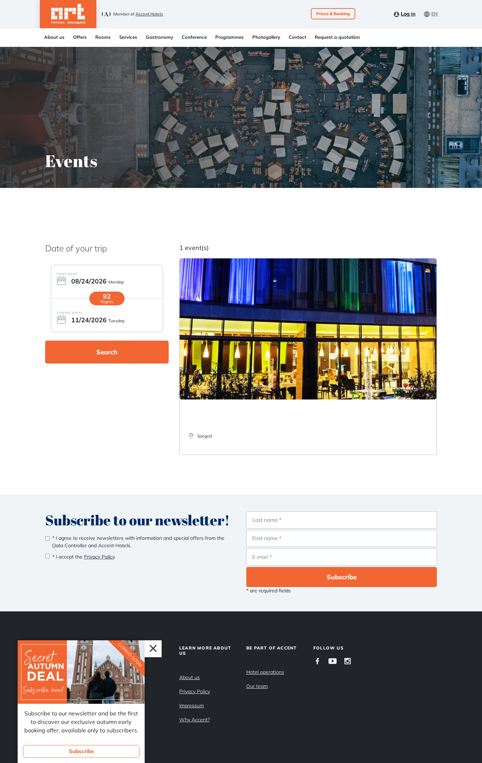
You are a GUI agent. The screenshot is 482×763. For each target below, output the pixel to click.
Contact (297, 37)
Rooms (103, 37)
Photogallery (266, 37)
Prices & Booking (333, 13)
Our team (257, 686)
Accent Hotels (149, 14)
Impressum (191, 705)
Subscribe (342, 577)
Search (107, 352)
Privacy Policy (194, 691)
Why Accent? (194, 719)
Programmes (229, 37)
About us (54, 37)
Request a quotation (337, 37)
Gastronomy (159, 37)
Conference (194, 37)
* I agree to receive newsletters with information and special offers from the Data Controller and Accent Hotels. (138, 542)
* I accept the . (83, 557)
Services (128, 37)
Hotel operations (265, 672)
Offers (80, 37)
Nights (107, 301)
